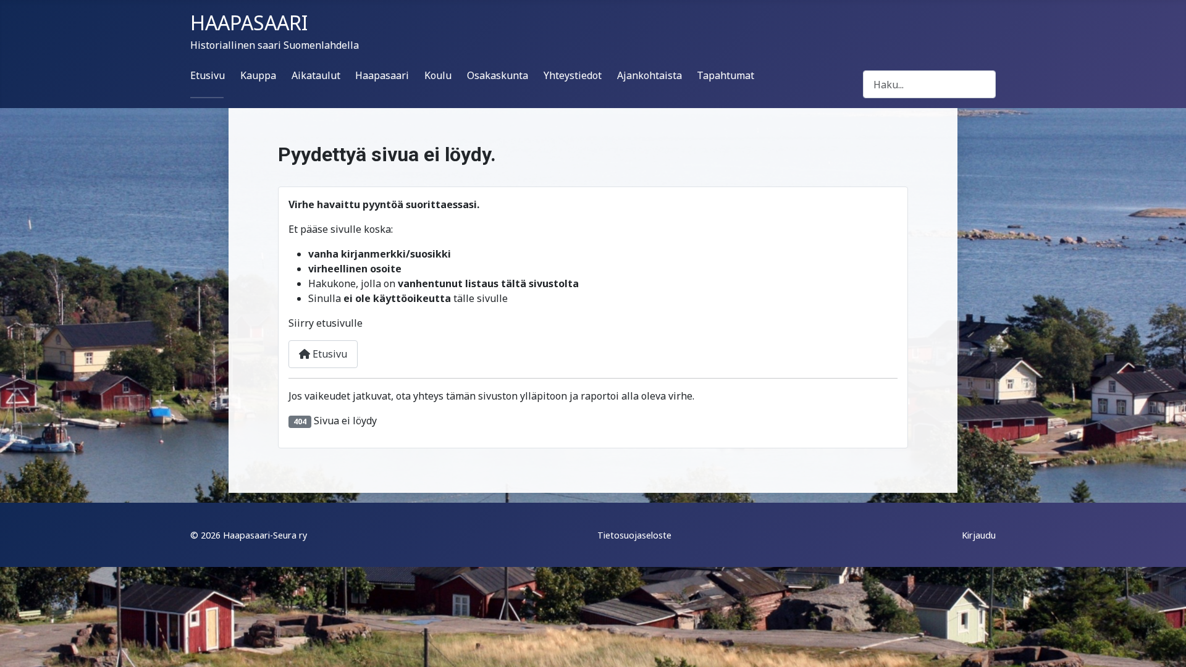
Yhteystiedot (573, 75)
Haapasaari (382, 75)
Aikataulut (316, 75)
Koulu (438, 75)
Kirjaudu (979, 535)
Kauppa (258, 75)
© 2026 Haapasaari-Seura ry (248, 535)
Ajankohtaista (649, 75)
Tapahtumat (725, 75)
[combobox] (929, 84)
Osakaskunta (497, 75)
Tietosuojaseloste (634, 535)
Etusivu (207, 75)
